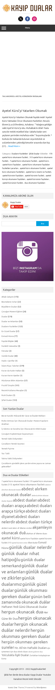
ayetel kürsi (44, 161)
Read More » (14, 146)
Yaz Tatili (5, 453)
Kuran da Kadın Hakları (12, 371)
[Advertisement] (27, 63)
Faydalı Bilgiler (8, 341)
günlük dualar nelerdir (30, 547)
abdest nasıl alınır (9, 528)
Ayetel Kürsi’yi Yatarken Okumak (24, 110)
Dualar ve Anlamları (10, 321)
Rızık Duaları (7, 395)
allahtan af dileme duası (36, 533)
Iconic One (12, 687)
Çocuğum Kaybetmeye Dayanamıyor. (18, 434)
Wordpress (41, 687)
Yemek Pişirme (8, 448)
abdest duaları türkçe (34, 522)
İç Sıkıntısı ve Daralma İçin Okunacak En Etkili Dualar (24, 429)
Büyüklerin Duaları (9, 307)
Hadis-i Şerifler (8, 361)
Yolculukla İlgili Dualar (15, 655)
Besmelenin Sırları (9, 302)
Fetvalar (5, 351)
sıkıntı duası (22, 651)
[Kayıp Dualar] (27, 13)
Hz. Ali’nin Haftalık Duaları (31, 647)
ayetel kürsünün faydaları (38, 179)
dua (30, 542)
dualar (35, 543)
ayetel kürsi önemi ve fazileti (38, 172)
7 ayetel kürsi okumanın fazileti (23, 161)
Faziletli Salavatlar (9, 346)
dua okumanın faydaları (34, 183)
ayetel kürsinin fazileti (34, 175)
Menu (27, 28)
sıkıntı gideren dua (35, 652)
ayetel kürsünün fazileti (12, 183)
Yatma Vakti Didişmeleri (12, 458)
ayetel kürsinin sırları (20, 543)
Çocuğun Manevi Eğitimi (12, 311)
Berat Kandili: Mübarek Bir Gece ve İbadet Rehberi (23, 416)
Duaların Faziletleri (20, 154)
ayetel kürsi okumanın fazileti (33, 168)
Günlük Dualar (8, 356)
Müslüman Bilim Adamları (13, 380)
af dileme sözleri (24, 528)
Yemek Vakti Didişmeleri (12, 439)
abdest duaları (25, 500)
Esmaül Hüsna (8, 336)
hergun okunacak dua (22, 611)
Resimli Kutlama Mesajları (13, 390)
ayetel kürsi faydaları (11, 164)
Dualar (4, 316)
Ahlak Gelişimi (8, 297)
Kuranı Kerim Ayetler (11, 375)
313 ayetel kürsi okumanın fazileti (26, 484)
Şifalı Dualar (34, 154)
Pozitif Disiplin (8, 385)
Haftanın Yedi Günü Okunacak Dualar (24, 606)
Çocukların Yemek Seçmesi (13, 444)
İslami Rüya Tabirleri (10, 366)
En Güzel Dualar (8, 331)
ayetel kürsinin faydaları (12, 175)
